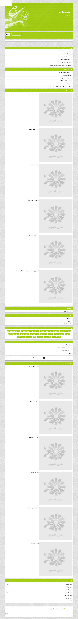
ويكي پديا (61, 334)
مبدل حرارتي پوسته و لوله (13, 331)
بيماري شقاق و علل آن (65, 59)
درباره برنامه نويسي (66, 344)
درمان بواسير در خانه (34, 366)
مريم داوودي (67, 311)
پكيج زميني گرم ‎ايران (13, 334)
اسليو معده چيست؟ (34, 472)
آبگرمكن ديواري (25, 331)
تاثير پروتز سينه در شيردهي (64, 50)
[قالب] (7, 613)
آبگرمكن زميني (34, 331)
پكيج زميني (40, 336)
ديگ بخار (51, 334)
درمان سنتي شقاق (66, 56)
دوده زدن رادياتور (35, 334)
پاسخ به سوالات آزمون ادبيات (64, 347)
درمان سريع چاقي (34, 543)
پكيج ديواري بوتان (56, 336)
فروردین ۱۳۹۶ (66, 318)
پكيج (34, 336)
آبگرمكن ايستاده (44, 331)
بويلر (56, 334)
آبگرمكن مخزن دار (54, 331)
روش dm (69, 353)
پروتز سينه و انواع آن (34, 401)
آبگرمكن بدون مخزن (66, 331)
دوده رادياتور (43, 334)
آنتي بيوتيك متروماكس (66, 350)
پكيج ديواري (64, 12)
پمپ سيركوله (21, 336)
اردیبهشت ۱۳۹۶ (66, 321)
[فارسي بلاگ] (70, 609)
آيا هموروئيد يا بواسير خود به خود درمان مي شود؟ (59, 65)
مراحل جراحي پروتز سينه (33, 437)
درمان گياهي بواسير (66, 53)
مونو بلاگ (65, 609)
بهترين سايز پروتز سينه (33, 508)
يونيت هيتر (28, 336)
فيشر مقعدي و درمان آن (65, 62)
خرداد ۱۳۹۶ (67, 324)
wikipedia (67, 334)
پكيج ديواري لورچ (24, 334)
